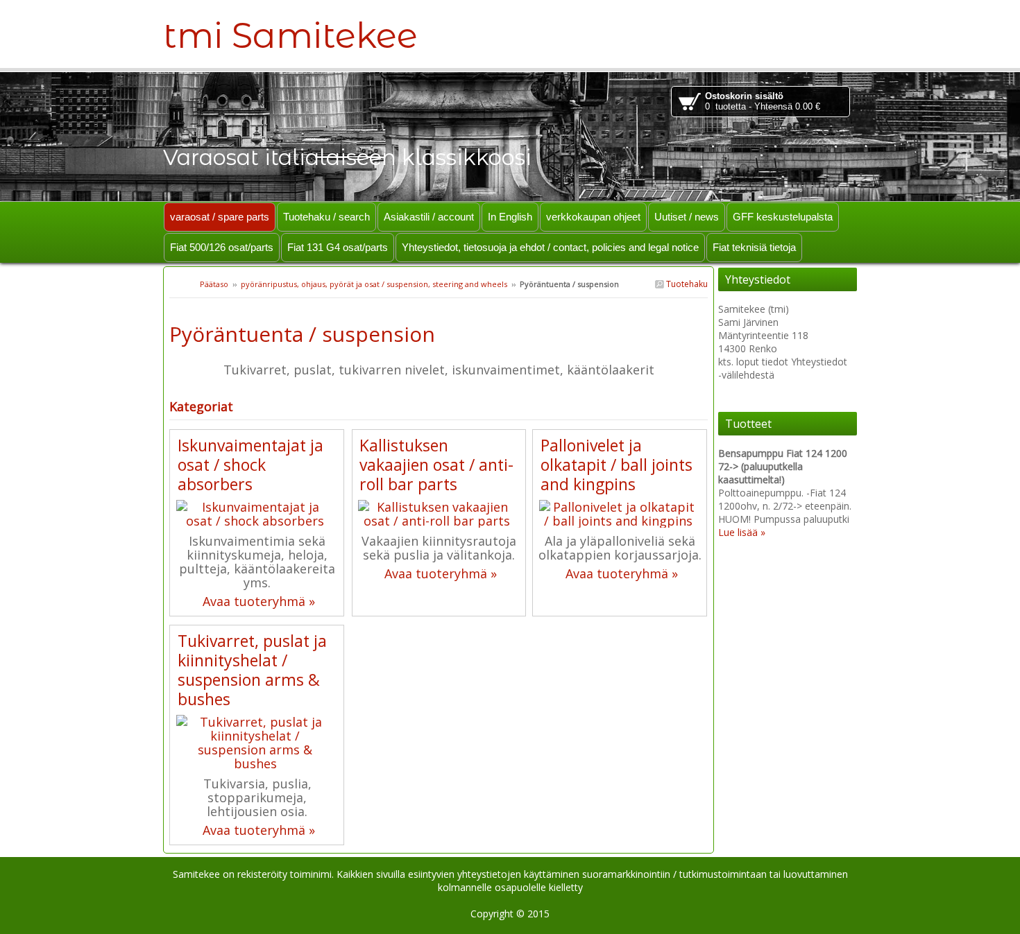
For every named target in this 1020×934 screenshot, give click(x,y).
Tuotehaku (686, 284)
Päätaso (214, 284)
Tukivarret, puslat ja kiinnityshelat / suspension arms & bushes (252, 670)
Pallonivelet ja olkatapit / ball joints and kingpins (616, 464)
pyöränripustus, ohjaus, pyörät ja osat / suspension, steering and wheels (374, 284)
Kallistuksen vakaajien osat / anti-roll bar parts (436, 464)
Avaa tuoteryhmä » (259, 601)
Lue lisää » (741, 532)
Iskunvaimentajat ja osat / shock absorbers (250, 464)
